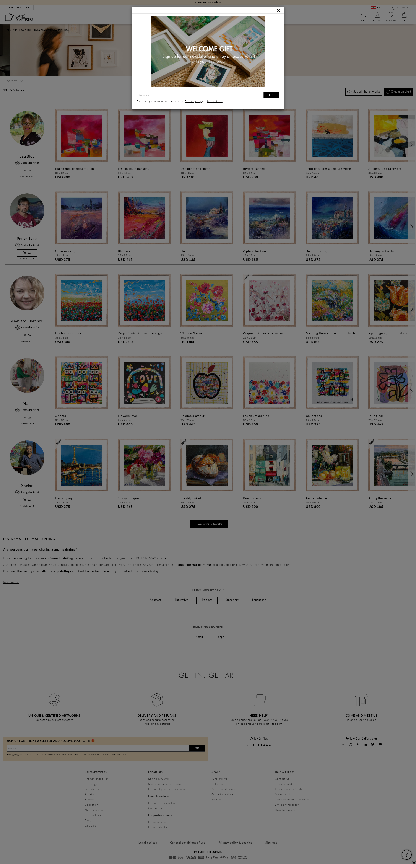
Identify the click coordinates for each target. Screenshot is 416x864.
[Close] (278, 10)
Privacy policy (193, 101)
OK (271, 95)
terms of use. (215, 101)
